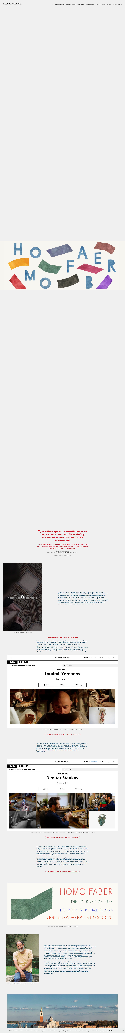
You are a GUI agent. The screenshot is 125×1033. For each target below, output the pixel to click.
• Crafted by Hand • (70, 4)
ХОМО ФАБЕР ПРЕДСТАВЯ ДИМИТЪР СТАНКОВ (62, 837)
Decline (111, 1030)
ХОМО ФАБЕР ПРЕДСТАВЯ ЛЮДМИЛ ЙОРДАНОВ (62, 734)
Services (109, 4)
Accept (106, 1030)
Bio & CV (104, 4)
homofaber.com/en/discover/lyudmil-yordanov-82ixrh (68, 729)
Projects (98, 4)
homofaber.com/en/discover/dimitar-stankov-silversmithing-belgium (76, 832)
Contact (115, 4)
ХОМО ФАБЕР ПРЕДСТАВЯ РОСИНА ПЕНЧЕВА (62, 871)
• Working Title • (90, 4)
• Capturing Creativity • (58, 4)
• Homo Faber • (80, 4)
